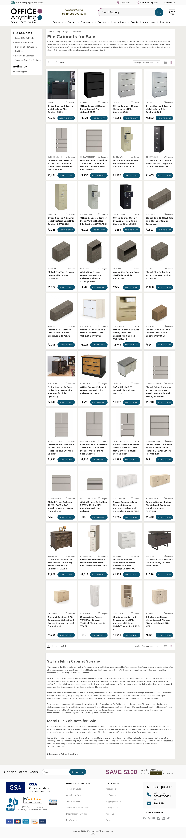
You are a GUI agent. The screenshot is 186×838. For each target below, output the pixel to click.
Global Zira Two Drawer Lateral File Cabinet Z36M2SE (61, 275)
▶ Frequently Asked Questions (62, 754)
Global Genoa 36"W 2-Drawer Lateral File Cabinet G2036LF (158, 332)
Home (49, 32)
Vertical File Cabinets (24, 42)
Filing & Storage (62, 32)
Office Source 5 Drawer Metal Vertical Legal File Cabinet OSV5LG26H (159, 163)
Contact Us (169, 2)
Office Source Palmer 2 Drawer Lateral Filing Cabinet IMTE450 (93, 390)
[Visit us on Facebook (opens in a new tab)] (144, 818)
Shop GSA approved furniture (39, 791)
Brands (134, 22)
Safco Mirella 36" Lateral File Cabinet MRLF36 (124, 390)
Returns (118, 801)
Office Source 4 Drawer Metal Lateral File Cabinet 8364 (126, 109)
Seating (72, 22)
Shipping (109, 801)
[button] (165, 62)
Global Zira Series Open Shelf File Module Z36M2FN (126, 275)
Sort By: (137, 62)
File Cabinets (77, 32)
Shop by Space (118, 22)
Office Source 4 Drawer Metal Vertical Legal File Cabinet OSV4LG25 (61, 221)
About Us (110, 814)
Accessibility (111, 789)
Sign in (143, 2)
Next (62, 62)
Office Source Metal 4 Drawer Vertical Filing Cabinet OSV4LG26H (125, 221)
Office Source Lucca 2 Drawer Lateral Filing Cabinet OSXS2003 (92, 332)
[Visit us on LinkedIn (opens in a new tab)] (163, 818)
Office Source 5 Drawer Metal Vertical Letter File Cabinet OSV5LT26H (93, 562)
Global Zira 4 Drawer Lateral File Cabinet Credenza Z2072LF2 (59, 332)
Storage (102, 22)
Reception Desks (73, 789)
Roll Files (19, 51)
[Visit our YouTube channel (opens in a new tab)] (154, 818)
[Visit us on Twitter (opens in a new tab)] (168, 818)
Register (154, 2)
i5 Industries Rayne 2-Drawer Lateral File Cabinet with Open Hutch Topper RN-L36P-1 (126, 623)
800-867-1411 (74, 14)
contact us (168, 741)
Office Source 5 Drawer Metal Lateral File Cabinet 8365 (159, 109)
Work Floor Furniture (75, 795)
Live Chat (125, 2)
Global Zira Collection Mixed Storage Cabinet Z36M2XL (158, 275)
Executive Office (73, 801)
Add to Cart (66, 118)
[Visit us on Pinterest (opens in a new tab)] (149, 818)
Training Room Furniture (76, 814)
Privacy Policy (112, 807)
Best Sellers (166, 22)
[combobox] (128, 12)
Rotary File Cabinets (24, 55)
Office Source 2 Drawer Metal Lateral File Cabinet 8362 (61, 109)
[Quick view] (61, 96)
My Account (111, 795)
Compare (71, 102)
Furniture (58, 22)
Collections (149, 22)
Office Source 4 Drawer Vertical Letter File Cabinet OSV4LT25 (126, 163)
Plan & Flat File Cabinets (26, 47)
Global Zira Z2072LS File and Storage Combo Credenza (159, 221)
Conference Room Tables (77, 807)
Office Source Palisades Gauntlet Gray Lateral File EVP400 (159, 562)
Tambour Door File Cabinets (28, 60)
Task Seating (71, 820)
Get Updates (77, 772)
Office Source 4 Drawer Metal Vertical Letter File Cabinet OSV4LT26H (94, 221)
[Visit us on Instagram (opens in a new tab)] (158, 818)
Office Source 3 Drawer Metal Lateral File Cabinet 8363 (93, 109)
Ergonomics (87, 22)
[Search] (159, 12)
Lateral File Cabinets (24, 38)
